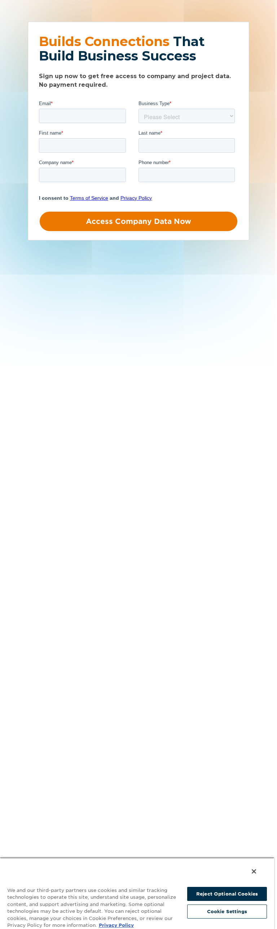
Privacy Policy (116, 925)
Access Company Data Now (138, 221)
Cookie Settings (227, 911)
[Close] (254, 871)
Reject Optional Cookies (227, 894)
